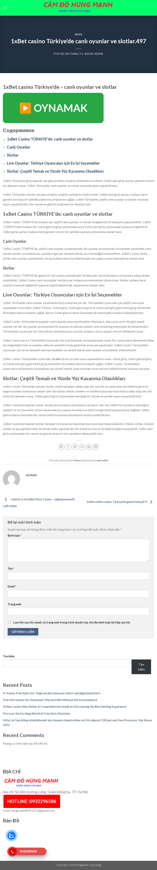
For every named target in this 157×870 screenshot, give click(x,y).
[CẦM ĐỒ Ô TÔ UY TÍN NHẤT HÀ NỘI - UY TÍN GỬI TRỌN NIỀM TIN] (79, 8)
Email (12, 586)
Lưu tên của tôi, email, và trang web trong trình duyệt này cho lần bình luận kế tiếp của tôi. (71, 622)
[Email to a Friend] (82, 447)
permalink (102, 460)
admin (98, 53)
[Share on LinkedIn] (96, 447)
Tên (11, 568)
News (79, 34)
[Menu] (5, 7)
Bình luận (14, 535)
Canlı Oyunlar (18, 147)
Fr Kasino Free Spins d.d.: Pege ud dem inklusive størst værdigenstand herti (51, 693)
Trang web (14, 604)
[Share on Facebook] (68, 447)
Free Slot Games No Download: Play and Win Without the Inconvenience (50, 700)
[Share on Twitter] (75, 447)
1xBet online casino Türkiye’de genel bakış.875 (117, 501)
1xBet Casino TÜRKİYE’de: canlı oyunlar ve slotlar (50, 139)
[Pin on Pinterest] (89, 447)
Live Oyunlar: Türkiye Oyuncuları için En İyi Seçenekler (53, 163)
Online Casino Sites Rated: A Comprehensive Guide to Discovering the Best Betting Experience (64, 706)
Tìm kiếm (9, 656)
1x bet (56, 359)
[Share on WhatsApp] (61, 447)
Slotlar (13, 155)
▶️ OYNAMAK (53, 108)
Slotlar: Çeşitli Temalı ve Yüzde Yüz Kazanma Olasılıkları (55, 171)
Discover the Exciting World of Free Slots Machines (36, 713)
